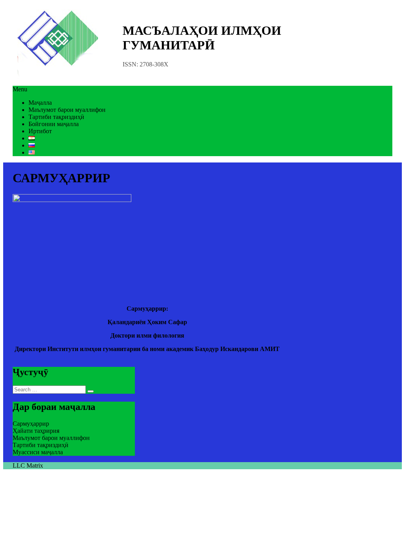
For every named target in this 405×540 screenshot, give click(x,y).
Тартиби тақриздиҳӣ (56, 116)
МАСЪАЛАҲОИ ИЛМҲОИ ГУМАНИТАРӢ (202, 37)
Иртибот (40, 131)
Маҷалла (40, 102)
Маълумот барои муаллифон (67, 109)
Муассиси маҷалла (38, 452)
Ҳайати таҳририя (36, 430)
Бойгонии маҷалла (53, 124)
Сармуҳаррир (31, 423)
